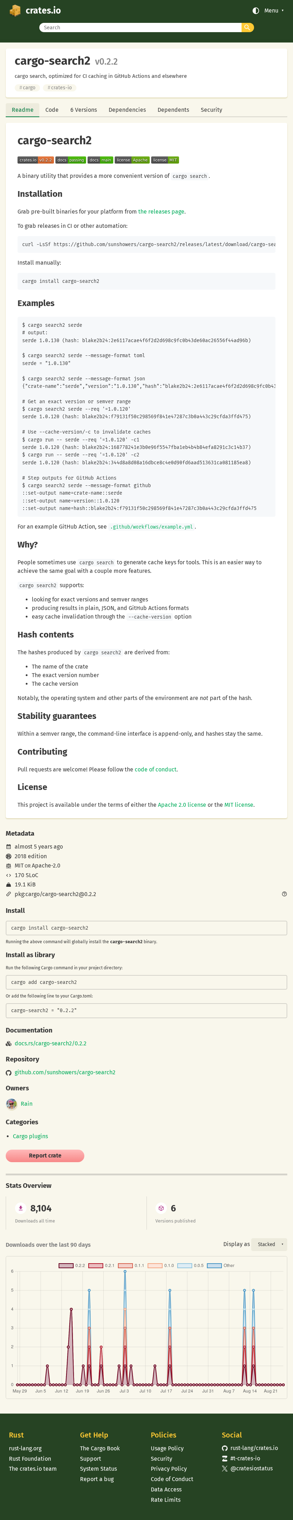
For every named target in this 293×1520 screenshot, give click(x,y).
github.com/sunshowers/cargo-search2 (65, 1072)
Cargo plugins (30, 1136)
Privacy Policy (169, 1468)
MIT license (238, 804)
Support (90, 1458)
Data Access (166, 1489)
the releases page (161, 211)
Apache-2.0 (46, 865)
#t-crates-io (241, 1458)
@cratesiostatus (247, 1468)
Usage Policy (167, 1448)
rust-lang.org (25, 1448)
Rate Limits (165, 1499)
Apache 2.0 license (182, 804)
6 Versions (83, 109)
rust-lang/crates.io (250, 1448)
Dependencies (127, 109)
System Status (98, 1468)
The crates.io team (33, 1468)
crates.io (43, 10)
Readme (23, 109)
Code (52, 109)
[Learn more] (284, 894)
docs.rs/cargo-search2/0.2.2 (50, 1043)
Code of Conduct (172, 1479)
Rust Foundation (30, 1458)
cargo (27, 88)
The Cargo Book (100, 1448)
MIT (19, 865)
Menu (271, 11)
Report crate (45, 1155)
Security (211, 109)
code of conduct (156, 769)
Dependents (173, 109)
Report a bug (97, 1479)
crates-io (60, 88)
